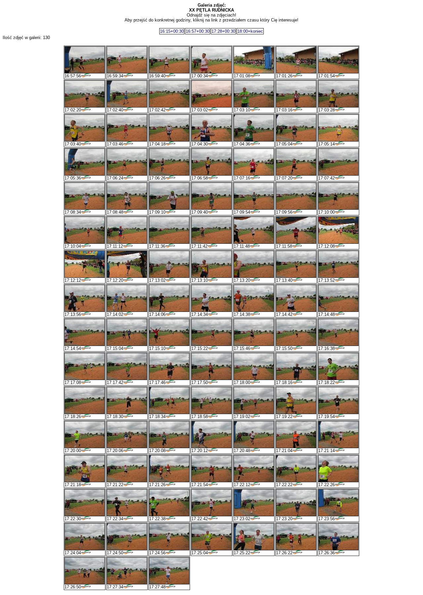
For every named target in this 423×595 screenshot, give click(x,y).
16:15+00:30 (172, 31)
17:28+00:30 (223, 31)
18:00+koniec (250, 31)
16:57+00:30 (198, 31)
